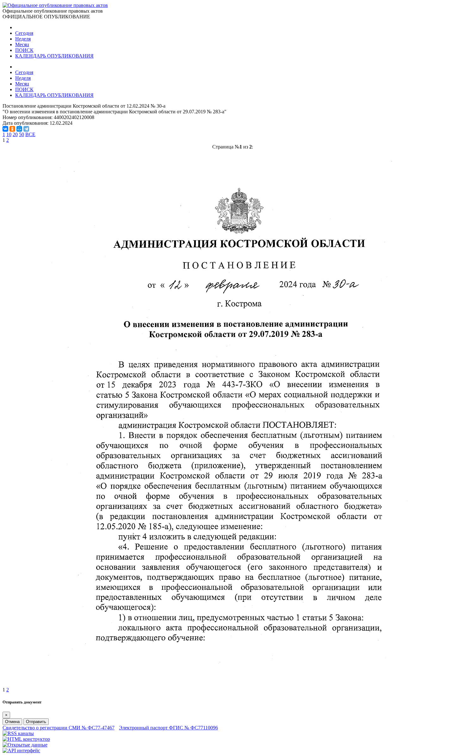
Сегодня (24, 33)
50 (21, 134)
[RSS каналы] (18, 733)
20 (15, 134)
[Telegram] (26, 129)
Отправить (36, 721)
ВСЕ (30, 134)
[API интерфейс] (21, 750)
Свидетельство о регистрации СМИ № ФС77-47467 (59, 727)
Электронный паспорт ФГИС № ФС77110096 (168, 727)
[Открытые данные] (25, 744)
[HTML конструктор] (26, 739)
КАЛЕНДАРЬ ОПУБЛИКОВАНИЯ (54, 56)
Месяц (22, 44)
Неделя (23, 38)
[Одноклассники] (12, 129)
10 (8, 134)
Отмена (12, 721)
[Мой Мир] (19, 129)
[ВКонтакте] (5, 129)
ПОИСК (24, 50)
